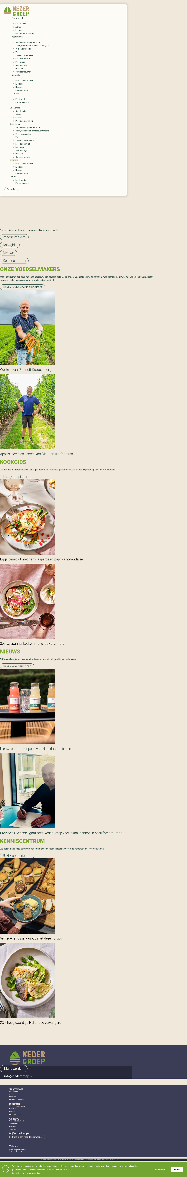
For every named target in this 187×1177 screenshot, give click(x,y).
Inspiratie (16, 75)
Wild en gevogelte (23, 49)
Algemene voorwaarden (77, 1159)
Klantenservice (22, 102)
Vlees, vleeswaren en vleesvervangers (32, 45)
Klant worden (21, 99)
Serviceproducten (23, 72)
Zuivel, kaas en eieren (24, 55)
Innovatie (19, 30)
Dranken (19, 68)
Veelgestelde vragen (16, 1121)
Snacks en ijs (21, 65)
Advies (18, 27)
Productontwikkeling (16, 1100)
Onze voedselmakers (24, 80)
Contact (16, 93)
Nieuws (18, 87)
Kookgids (19, 84)
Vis (16, 52)
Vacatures (13, 1129)
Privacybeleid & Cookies (93, 1159)
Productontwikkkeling (24, 33)
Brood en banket (22, 59)
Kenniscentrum (22, 90)
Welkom (93, 216)
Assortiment (18, 36)
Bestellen (12, 1126)
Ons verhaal (17, 18)
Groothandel (20, 24)
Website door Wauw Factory (109, 1159)
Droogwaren (20, 62)
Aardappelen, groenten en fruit (28, 42)
